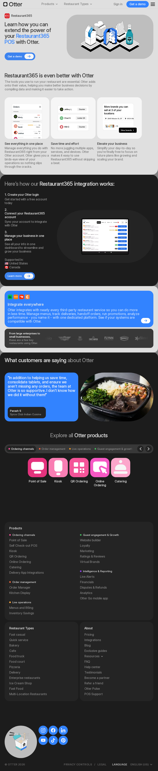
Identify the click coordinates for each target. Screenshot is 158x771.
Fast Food (16, 689)
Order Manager (19, 587)
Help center (92, 667)
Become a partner (97, 678)
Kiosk (13, 551)
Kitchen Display (19, 593)
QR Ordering (17, 556)
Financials (87, 582)
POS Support (93, 694)
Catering (15, 567)
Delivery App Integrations (26, 572)
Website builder (90, 540)
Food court (17, 661)
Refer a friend (93, 683)
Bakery (14, 645)
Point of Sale (18, 540)
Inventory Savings (21, 613)
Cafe (12, 651)
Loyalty (85, 545)
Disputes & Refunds (93, 587)
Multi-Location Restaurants (28, 694)
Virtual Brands (90, 562)
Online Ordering (20, 562)
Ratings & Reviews (92, 556)
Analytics (86, 593)
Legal (101, 764)
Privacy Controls (78, 764)
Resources (91, 656)
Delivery (14, 672)
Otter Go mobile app (94, 598)
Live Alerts (87, 577)
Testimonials (93, 672)
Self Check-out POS (23, 545)
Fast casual (17, 634)
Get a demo (137, 4)
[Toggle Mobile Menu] (151, 4)
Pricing (89, 634)
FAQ (87, 661)
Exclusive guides (95, 651)
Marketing (87, 551)
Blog (87, 645)
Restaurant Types (76, 4)
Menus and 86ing (21, 608)
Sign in (118, 4)
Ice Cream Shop (20, 683)
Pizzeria (14, 667)
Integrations (92, 640)
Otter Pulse (92, 689)
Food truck (16, 656)
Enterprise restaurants (24, 678)
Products (47, 4)
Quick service (18, 640)
